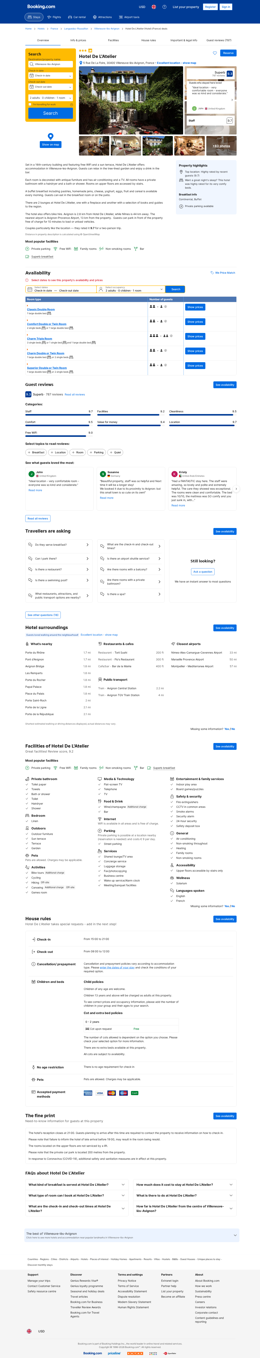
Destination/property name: (44, 59)
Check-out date (36, 81)
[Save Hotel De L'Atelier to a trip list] (214, 53)
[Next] (232, 99)
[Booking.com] (41, 7)
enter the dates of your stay (117, 967)
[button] (50, 97)
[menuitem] (34, 17)
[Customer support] (164, 6)
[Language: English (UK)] (153, 6)
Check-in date (36, 70)
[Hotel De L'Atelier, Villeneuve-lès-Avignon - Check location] (81, 63)
